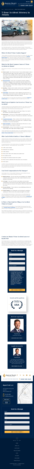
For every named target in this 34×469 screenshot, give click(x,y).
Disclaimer (17, 458)
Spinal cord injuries (6, 123)
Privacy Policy (17, 284)
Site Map (17, 455)
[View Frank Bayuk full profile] (17, 348)
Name (10, 252)
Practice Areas (17, 450)
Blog (17, 453)
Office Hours (6, 402)
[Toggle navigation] (32, 2)
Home (2, 9)
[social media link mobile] (17, 375)
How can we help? (13, 265)
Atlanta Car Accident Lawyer (9, 9)
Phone (10, 256)
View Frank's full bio (16, 366)
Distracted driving (6, 80)
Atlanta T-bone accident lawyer (7, 132)
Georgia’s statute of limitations (9, 207)
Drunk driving (5, 92)
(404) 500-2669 (25, 379)
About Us (17, 445)
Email (10, 261)
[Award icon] (17, 300)
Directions (6, 399)
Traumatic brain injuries (7, 119)
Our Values (17, 448)
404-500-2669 (8, 394)
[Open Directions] (24, 393)
